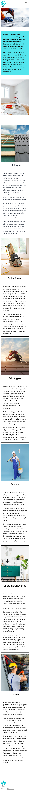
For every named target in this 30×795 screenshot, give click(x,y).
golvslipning (9, 303)
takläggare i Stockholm (17, 412)
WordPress (10, 789)
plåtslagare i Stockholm (14, 203)
